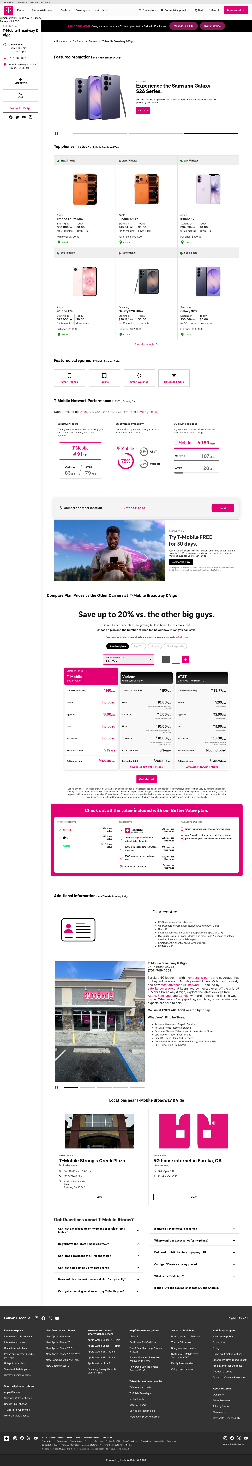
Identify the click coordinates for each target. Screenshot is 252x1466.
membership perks (199, 977)
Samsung (164, 995)
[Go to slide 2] (130, 134)
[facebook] (11, 117)
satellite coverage (160, 988)
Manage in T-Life (183, 25)
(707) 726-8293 (73, 1176)
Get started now (180, 561)
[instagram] (30, 117)
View (99, 1196)
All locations (60, 41)
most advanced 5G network (180, 985)
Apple (152, 995)
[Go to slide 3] (185, 134)
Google (184, 995)
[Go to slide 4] (114, 1088)
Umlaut (85, 412)
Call (20, 95)
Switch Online (212, 25)
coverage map (147, 412)
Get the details (145, 100)
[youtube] (24, 117)
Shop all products (146, 344)
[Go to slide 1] (74, 134)
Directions (21, 81)
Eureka (93, 41)
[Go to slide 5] (131, 1088)
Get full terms (140, 112)
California (78, 41)
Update (223, 508)
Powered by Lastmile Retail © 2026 (126, 1460)
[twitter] (17, 117)
